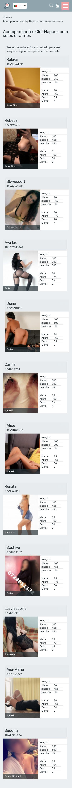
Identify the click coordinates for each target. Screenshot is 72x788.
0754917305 (12, 613)
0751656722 (14, 674)
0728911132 (14, 552)
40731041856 (15, 430)
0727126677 (12, 125)
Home (7, 17)
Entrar (58, 4)
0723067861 (12, 491)
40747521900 (15, 186)
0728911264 (12, 369)
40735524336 (15, 64)
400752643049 (14, 247)
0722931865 (14, 308)
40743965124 (13, 735)
